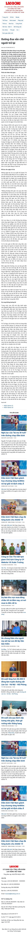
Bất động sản (17, 27)
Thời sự (4, 23)
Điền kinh (3, 489)
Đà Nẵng (3, 649)
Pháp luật (20, 20)
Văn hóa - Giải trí (7, 27)
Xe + (18, 30)
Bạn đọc (11, 23)
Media (17, 17)
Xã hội (12, 17)
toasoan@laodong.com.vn (12, 894)
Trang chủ (5, 17)
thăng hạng (11, 732)
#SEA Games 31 (8, 405)
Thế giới (12, 30)
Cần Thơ (3, 568)
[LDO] (14, 423)
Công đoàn (19, 23)
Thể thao (4, 20)
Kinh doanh (13, 20)
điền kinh (9, 525)
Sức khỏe (5, 30)
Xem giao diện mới (7, 33)
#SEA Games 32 (8, 407)
